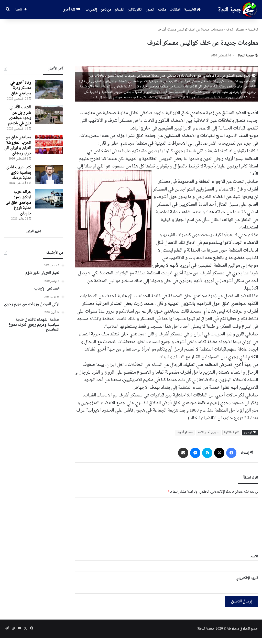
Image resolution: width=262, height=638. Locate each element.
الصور (150, 9)
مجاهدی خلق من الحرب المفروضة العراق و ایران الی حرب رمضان (17, 145)
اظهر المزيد (33, 231)
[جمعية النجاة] (237, 9)
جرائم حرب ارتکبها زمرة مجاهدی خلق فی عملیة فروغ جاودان (18, 202)
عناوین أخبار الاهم (208, 432)
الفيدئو (119, 9)
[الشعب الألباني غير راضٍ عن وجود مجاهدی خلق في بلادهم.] (49, 114)
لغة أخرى (69, 9)
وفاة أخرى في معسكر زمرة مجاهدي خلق (20, 88)
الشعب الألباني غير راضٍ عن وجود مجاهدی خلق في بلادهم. (19, 115)
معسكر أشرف (235, 29)
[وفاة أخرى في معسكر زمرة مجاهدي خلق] (49, 89)
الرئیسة (253, 29)
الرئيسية (190, 9)
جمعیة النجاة (246, 55)
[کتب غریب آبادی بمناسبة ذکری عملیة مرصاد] (49, 174)
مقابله (162, 9)
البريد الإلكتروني (247, 578)
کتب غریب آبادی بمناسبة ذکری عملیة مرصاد (18, 173)
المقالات (175, 9)
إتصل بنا (91, 9)
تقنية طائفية (231, 432)
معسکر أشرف (185, 432)
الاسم (254, 556)
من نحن (106, 9)
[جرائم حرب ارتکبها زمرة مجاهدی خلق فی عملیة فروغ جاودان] (49, 198)
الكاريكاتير (135, 9)
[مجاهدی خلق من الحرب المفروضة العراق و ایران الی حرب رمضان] (49, 144)
